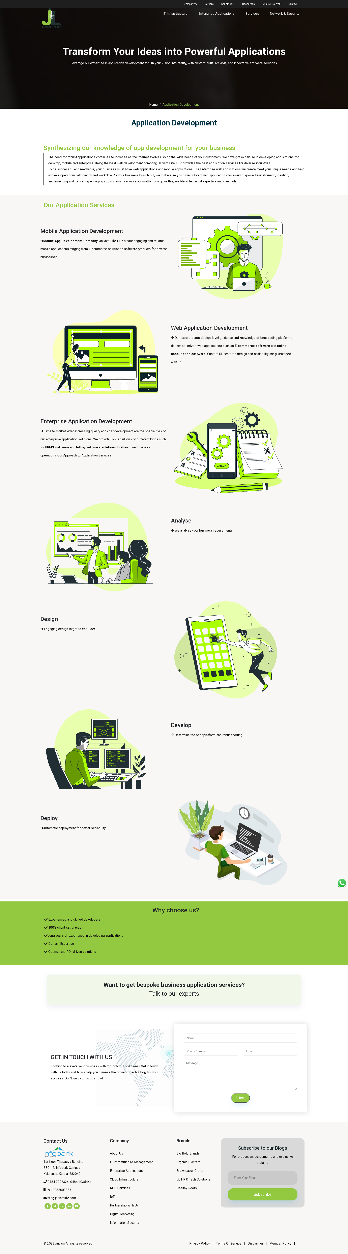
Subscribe (262, 1194)
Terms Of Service (228, 1243)
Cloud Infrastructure (124, 1179)
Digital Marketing (122, 1214)
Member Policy (280, 1243)
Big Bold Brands (188, 1153)
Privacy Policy (199, 1243)
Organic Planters (188, 1162)
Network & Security (284, 14)
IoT (112, 1197)
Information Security (124, 1223)
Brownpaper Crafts (189, 1171)
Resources (248, 4)
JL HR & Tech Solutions (193, 1179)
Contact (292, 4)
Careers (208, 4)
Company (189, 4)
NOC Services (120, 1188)
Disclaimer (255, 1243)
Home (153, 105)
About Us (116, 1153)
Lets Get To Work (271, 4)
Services (252, 14)
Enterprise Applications (217, 14)
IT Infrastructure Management (131, 1162)
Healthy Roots (186, 1188)
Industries (227, 4)
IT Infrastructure (175, 14)
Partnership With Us (124, 1205)
